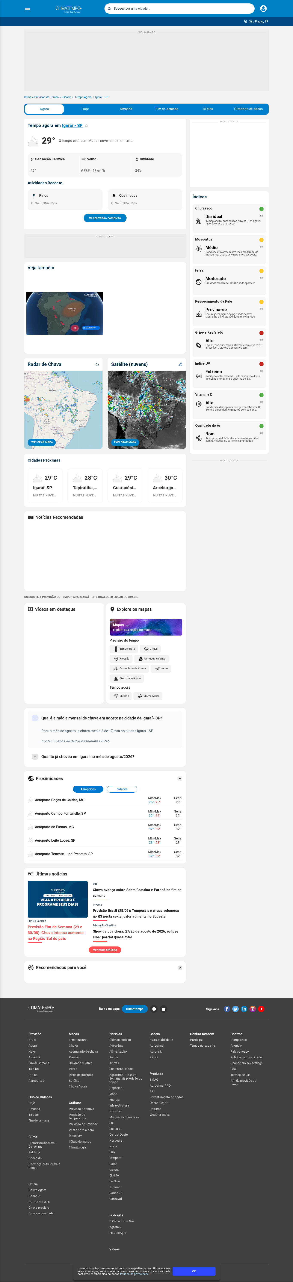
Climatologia (77, 1147)
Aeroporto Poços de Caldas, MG (60, 800)
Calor (113, 1164)
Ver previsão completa (105, 218)
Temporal (115, 1158)
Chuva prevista (39, 1207)
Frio (112, 1152)
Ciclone (114, 1169)
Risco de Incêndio (130, 678)
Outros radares (39, 1201)
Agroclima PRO (160, 1085)
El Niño (114, 1175)
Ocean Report (159, 1103)
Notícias (115, 1034)
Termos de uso (241, 1075)
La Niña (114, 1181)
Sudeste (115, 1128)
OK (194, 1271)
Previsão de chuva (81, 1109)
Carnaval (115, 1198)
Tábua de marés (80, 1141)
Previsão (35, 1034)
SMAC (154, 1079)
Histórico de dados (248, 109)
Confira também (202, 1034)
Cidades (122, 789)
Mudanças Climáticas (124, 1117)
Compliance (239, 1039)
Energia (114, 1099)
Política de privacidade (134, 1274)
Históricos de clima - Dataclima (42, 1144)
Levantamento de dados (166, 1097)
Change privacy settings (247, 1063)
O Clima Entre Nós (121, 1221)
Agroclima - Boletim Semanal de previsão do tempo (125, 1078)
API (152, 1091)
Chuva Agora (151, 695)
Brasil (32, 1039)
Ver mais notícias (105, 950)
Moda (113, 1094)
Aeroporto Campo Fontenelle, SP (60, 813)
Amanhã (126, 109)
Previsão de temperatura (77, 1116)
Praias (33, 1075)
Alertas (114, 1063)
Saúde (113, 1057)
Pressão (125, 658)
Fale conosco (240, 1051)
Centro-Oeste (118, 1134)
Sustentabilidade (121, 1069)
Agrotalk (115, 1227)
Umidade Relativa (155, 658)
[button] (256, 21)
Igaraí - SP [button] (72, 125)
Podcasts (35, 1158)
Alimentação (118, 1051)
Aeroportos (88, 789)
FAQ (233, 1069)
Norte (113, 1146)
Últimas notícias (120, 1039)
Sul (111, 1123)
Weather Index (160, 1114)
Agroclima (116, 1045)
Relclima (34, 1152)
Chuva (154, 648)
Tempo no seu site (202, 1045)
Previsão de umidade (83, 1124)
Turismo (115, 1187)
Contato (237, 1034)
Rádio (154, 1057)
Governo (115, 1111)
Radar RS (115, 1193)
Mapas (74, 1034)
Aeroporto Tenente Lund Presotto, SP (64, 854)
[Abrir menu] (27, 9)
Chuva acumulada (41, 1213)
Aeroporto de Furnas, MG (54, 827)
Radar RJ (35, 1196)
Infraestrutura (119, 1105)
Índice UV (75, 1136)
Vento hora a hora (81, 1130)
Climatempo (134, 1009)
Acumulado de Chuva (133, 668)
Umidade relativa (80, 1063)
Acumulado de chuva (83, 1051)
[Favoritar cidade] (86, 125)
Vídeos (114, 1249)
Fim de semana (167, 109)
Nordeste (115, 1140)
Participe (196, 1039)
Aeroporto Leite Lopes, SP (55, 840)
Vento (164, 668)
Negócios (115, 1088)
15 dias (207, 109)
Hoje (85, 109)
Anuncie (236, 1045)
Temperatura (127, 648)
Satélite (124, 695)
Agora (44, 109)
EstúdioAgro (118, 1232)
